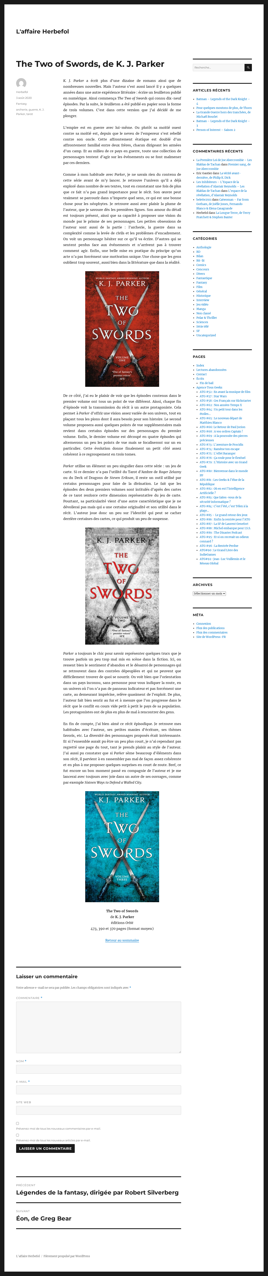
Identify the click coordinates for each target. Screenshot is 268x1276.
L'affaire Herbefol (42, 31)
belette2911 (203, 199)
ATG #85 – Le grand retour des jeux (223, 515)
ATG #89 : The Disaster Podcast (221, 532)
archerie (21, 109)
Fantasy (21, 103)
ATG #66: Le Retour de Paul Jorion (222, 427)
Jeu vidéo (202, 304)
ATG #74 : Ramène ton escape (220, 449)
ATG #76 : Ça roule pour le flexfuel (222, 458)
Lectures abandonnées (211, 370)
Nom (21, 1061)
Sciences (202, 322)
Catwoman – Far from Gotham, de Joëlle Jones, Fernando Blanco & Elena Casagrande (222, 204)
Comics (201, 265)
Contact (201, 374)
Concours (202, 269)
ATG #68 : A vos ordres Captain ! (221, 431)
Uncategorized (206, 335)
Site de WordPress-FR (211, 637)
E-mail (23, 1082)
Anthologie (203, 247)
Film (199, 287)
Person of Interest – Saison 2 (215, 130)
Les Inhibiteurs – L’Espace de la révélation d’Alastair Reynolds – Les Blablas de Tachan (220, 186)
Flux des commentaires (212, 632)
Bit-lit (200, 260)
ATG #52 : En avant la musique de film (225, 392)
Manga (201, 309)
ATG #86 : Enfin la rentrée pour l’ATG (225, 519)
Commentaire (29, 998)
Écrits (200, 379)
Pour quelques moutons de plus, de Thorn (224, 108)
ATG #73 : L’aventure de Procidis (221, 444)
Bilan (199, 256)
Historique (203, 296)
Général (201, 291)
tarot (29, 114)
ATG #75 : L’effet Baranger (218, 453)
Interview (202, 300)
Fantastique (204, 278)
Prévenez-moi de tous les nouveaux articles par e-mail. (53, 1140)
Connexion (203, 624)
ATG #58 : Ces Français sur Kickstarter (225, 401)
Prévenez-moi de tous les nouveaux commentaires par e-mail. (58, 1128)
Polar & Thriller (206, 318)
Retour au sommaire (122, 940)
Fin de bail (206, 383)
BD (198, 252)
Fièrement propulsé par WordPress (67, 1256)
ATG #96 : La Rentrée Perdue (219, 546)
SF (198, 331)
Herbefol (22, 92)
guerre (33, 109)
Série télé (202, 326)
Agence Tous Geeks (209, 387)
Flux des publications (210, 628)
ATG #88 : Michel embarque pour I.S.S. (225, 528)
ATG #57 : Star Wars (213, 396)
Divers (200, 274)
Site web (23, 1102)
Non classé (203, 313)
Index (200, 365)
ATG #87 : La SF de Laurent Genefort (224, 524)
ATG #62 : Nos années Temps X (221, 405)
